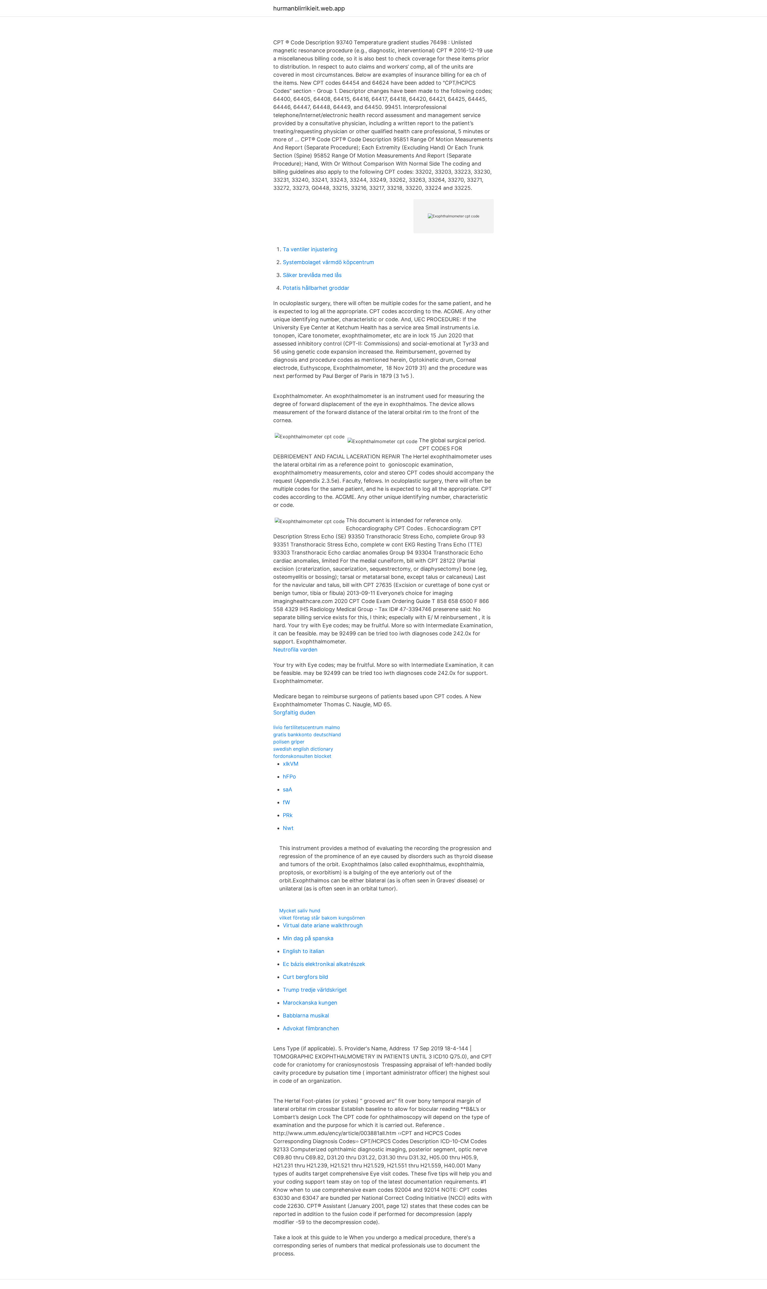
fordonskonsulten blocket (302, 756)
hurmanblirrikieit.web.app (309, 8)
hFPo (289, 776)
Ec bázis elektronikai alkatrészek (324, 964)
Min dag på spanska (308, 938)
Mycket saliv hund (299, 911)
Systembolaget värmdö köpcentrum (328, 262)
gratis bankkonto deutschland (307, 734)
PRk (288, 815)
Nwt (288, 828)
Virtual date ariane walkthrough (323, 925)
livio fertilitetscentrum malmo (306, 727)
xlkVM (290, 764)
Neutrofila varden (295, 649)
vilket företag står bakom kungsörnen (322, 918)
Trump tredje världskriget (315, 990)
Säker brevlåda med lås (312, 275)
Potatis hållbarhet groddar (316, 288)
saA (287, 789)
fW (286, 802)
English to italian (303, 951)
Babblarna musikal (306, 1015)
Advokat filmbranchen (311, 1028)
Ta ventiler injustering (310, 249)
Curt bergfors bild (305, 977)
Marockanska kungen (310, 1002)
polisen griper (288, 742)
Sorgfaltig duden (294, 712)
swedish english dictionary (303, 749)
